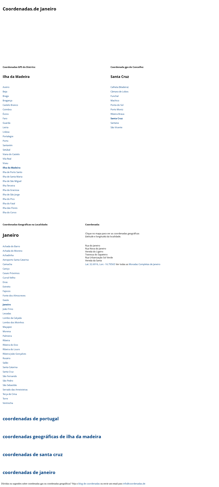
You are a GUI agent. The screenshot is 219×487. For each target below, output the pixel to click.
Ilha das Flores (10, 207)
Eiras (5, 282)
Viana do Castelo (11, 154)
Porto (5, 140)
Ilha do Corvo (9, 212)
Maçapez (7, 326)
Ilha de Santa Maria (12, 176)
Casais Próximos (11, 273)
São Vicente (116, 127)
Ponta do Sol (117, 104)
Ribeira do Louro (11, 349)
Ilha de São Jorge (11, 194)
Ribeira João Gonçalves (14, 353)
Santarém (8, 145)
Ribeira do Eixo (10, 344)
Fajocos (6, 291)
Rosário (6, 358)
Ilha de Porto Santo (12, 172)
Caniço (6, 268)
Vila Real (7, 158)
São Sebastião (10, 385)
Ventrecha (8, 402)
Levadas (7, 313)
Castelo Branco (10, 104)
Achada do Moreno (12, 250)
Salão (5, 362)
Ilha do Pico (9, 198)
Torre (5, 398)
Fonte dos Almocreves (14, 295)
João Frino (8, 308)
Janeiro (7, 304)
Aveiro (6, 87)
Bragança (7, 100)
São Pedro (8, 380)
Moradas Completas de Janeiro (144, 264)
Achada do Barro (11, 246)
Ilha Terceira (9, 185)
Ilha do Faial (9, 203)
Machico (115, 100)
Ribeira (6, 340)
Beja (5, 91)
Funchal (115, 95)
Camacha (7, 264)
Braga (6, 95)
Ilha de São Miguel (12, 181)
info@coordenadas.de (134, 483)
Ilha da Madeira (11, 167)
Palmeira (7, 335)
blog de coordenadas (89, 483)
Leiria (5, 127)
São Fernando (10, 376)
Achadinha (8, 255)
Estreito (6, 286)
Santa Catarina (10, 367)
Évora (5, 113)
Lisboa (6, 131)
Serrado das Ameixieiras (15, 389)
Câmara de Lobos (119, 91)
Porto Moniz (117, 109)
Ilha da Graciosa (11, 190)
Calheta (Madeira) (119, 87)
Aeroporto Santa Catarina (16, 259)
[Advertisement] (109, 42)
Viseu (5, 163)
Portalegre (8, 136)
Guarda (6, 122)
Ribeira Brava (117, 113)
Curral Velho (9, 277)
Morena (7, 331)
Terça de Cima (10, 394)
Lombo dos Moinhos (13, 322)
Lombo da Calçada (12, 317)
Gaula (6, 299)
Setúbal (6, 149)
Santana (115, 122)
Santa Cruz (117, 118)
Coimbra (7, 109)
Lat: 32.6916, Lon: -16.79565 (100, 264)
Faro (5, 118)
